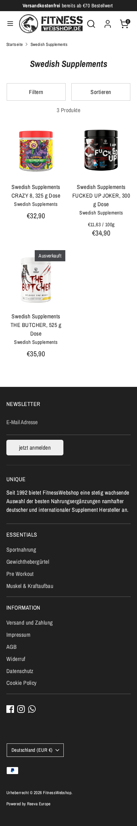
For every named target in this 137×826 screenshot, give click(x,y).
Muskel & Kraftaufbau (29, 586)
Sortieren (100, 92)
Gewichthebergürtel (27, 562)
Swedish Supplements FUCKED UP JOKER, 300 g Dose (101, 195)
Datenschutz (19, 671)
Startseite (14, 44)
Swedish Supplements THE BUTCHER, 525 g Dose (36, 324)
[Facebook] (10, 709)
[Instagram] (21, 709)
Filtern (36, 92)
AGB (11, 647)
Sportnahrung (21, 550)
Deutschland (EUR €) (32, 750)
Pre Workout (20, 574)
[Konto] (107, 22)
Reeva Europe (39, 804)
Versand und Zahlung (29, 623)
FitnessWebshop (57, 792)
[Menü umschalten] (10, 23)
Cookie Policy (21, 683)
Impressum (18, 635)
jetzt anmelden (35, 448)
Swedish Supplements (49, 44)
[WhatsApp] (32, 709)
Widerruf (15, 659)
